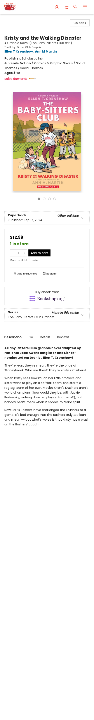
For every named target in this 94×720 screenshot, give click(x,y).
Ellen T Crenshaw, (19, 51)
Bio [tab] (31, 337)
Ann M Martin (46, 51)
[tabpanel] (47, 393)
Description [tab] (13, 337)
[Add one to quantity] (24, 253)
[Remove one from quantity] (13, 253)
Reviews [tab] (63, 337)
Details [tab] (45, 337)
